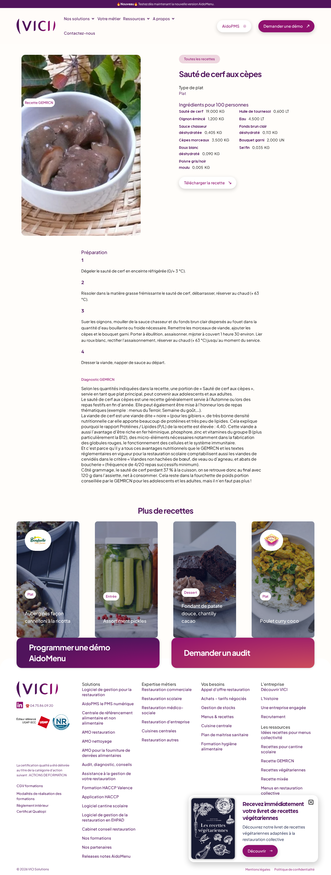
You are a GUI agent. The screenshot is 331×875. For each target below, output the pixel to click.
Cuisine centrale (216, 725)
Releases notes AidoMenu (106, 856)
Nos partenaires (97, 846)
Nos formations (96, 837)
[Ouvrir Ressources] (148, 19)
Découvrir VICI (274, 689)
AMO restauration (98, 731)
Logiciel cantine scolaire (105, 805)
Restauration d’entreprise (166, 721)
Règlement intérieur (33, 805)
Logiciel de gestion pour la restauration (107, 692)
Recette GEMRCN (39, 103)
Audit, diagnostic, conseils (107, 764)
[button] (311, 802)
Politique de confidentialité (294, 869)
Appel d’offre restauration (225, 689)
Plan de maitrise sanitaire (224, 734)
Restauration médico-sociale (162, 710)
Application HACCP (100, 796)
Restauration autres (160, 739)
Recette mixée (274, 778)
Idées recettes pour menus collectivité (286, 735)
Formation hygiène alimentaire (219, 746)
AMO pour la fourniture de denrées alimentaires (106, 753)
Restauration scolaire (162, 698)
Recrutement (273, 716)
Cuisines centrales (159, 730)
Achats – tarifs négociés (223, 698)
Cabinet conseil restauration (109, 828)
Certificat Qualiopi (31, 811)
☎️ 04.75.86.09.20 (39, 705)
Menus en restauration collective (282, 790)
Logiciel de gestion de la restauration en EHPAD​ (105, 817)
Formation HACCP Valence (107, 787)
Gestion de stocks (218, 707)
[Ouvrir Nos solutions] (93, 19)
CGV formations (30, 786)
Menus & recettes (217, 716)
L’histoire (269, 698)
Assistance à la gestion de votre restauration (106, 776)
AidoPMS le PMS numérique (108, 703)
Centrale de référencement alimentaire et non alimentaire (107, 717)
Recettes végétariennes (283, 769)
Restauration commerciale (167, 689)
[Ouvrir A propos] (173, 19)
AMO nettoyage (97, 741)
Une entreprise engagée (283, 707)
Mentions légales (257, 869)
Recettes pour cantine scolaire (282, 749)
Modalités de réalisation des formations (39, 796)
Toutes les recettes (199, 59)
